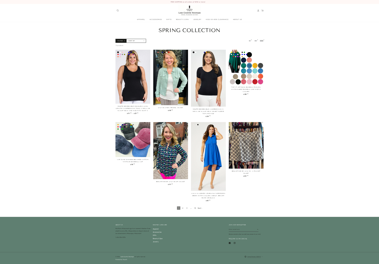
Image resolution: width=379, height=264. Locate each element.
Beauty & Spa (158, 238)
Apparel (156, 229)
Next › (200, 208)
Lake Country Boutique (127, 256)
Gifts (154, 235)
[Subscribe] (257, 229)
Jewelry (156, 242)
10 (195, 208)
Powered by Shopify (121, 259)
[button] (117, 10)
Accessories (157, 232)
